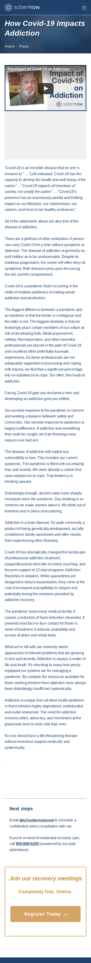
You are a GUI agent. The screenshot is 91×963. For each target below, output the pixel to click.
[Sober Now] (22, 7)
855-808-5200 (27, 844)
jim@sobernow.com (37, 820)
